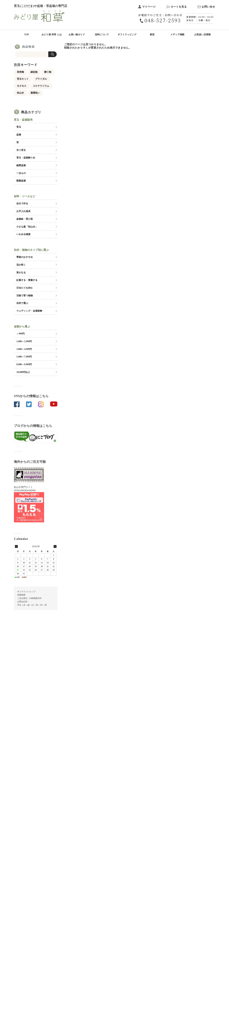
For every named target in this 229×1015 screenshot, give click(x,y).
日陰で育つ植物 (24, 295)
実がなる (21, 272)
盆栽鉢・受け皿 (24, 219)
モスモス (21, 85)
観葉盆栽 (21, 180)
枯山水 (20, 92)
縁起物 (34, 72)
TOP (26, 34)
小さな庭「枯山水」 (27, 226)
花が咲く (21, 264)
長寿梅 (20, 72)
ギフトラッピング (127, 34)
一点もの (21, 173)
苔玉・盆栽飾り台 (25, 157)
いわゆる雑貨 (23, 234)
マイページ (149, 6)
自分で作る (22, 203)
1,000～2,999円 (24, 341)
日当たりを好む (24, 287)
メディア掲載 (177, 34)
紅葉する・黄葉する (27, 280)
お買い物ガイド (77, 34)
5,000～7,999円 (24, 356)
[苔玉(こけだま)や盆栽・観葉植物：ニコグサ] (39, 11)
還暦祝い (35, 92)
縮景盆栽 (21, 165)
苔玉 (18, 126)
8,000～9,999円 (24, 364)
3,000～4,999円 (24, 349)
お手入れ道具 (23, 211)
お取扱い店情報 (202, 34)
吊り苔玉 (21, 150)
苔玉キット (23, 78)
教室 (152, 34)
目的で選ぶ (22, 303)
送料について (102, 34)
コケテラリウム (41, 85)
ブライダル (41, 78)
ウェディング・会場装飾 (29, 310)
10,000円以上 (23, 372)
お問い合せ (208, 6)
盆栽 (18, 134)
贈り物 (47, 72)
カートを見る (179, 6)
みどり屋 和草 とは (52, 34)
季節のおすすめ (24, 257)
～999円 (20, 333)
